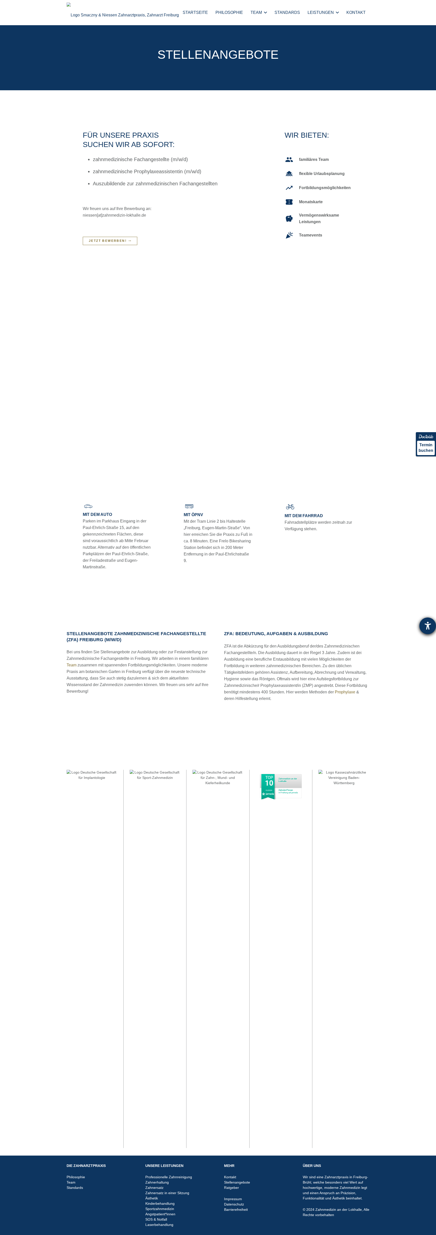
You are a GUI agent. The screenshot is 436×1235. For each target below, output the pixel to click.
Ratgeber (231, 1188)
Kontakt (230, 1177)
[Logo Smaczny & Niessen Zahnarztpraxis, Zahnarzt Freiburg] (123, 13)
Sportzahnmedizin (159, 1209)
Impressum (233, 1199)
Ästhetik (151, 1198)
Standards (75, 1188)
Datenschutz (234, 1204)
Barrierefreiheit (236, 1210)
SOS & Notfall (156, 1219)
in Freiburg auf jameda (288, 791)
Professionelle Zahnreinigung (168, 1177)
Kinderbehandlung (160, 1203)
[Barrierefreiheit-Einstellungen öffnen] (427, 625)
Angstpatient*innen (160, 1214)
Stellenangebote (237, 1182)
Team (71, 665)
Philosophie (76, 1177)
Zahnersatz (154, 1188)
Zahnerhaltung (157, 1182)
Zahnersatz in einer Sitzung (167, 1193)
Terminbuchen (426, 448)
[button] (265, 12)
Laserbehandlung (159, 1225)
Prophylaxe (345, 692)
